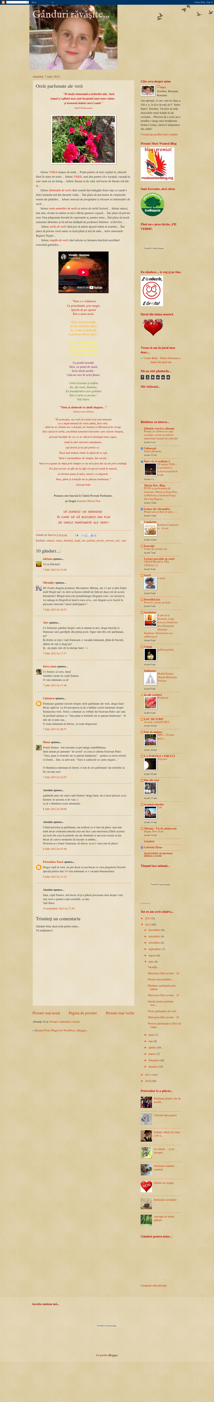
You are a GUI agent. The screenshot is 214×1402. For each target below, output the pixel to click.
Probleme (163, 697)
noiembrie (155, 936)
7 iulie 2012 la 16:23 (55, 609)
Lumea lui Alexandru (157, 509)
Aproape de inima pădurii (164, 1218)
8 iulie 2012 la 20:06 (55, 809)
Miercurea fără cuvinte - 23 (163, 995)
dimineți (68, 540)
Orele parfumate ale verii (162, 1011)
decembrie (155, 930)
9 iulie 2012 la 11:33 (55, 876)
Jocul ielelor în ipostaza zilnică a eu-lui (158, 854)
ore (83, 540)
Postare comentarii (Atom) (65, 1021)
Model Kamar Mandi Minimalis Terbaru (167, 677)
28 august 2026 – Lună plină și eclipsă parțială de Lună (168, 469)
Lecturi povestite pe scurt (159, 559)
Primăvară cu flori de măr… (159, 512)
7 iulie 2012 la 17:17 (55, 653)
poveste (110, 540)
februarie (154, 1060)
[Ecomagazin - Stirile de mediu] (152, 215)
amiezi (50, 540)
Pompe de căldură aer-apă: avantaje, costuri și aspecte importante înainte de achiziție (161, 434)
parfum (91, 540)
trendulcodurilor (154, 804)
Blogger (112, 1355)
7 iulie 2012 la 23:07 (55, 777)
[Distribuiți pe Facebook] (92, 535)
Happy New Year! (154, 831)
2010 (148, 1081)
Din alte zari (151, 780)
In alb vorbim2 (153, 695)
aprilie (153, 1047)
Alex (45, 622)
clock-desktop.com (145, 903)
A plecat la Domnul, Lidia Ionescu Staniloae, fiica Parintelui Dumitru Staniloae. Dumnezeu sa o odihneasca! (161, 625)
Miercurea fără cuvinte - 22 (163, 1017)
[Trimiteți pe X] (89, 535)
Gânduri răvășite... (71, 14)
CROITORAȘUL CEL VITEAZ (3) (157, 563)
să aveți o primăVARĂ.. (157, 722)
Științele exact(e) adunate (159, 428)
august (153, 955)
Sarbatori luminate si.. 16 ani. (168, 526)
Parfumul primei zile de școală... (167, 1100)
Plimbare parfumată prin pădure (162, 987)
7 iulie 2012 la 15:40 (55, 569)
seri (117, 540)
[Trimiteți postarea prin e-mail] (76, 535)
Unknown (49, 698)
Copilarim (150, 522)
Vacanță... (153, 967)
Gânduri (149, 841)
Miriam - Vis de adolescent (160, 828)
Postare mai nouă (46, 1012)
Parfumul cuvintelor (165, 1200)
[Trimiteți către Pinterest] (95, 535)
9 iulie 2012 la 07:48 (55, 849)
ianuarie (153, 1066)
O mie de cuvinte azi (155, 549)
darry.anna (49, 666)
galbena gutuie (166, 649)
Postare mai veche (120, 1012)
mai (151, 1041)
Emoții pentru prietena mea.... (160, 1003)
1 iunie (161, 578)
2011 (148, 1074)
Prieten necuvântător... (160, 979)
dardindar (150, 612)
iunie (152, 1035)
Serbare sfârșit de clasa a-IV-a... (167, 1133)
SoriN (147, 575)
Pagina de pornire (83, 1012)
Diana (46, 742)
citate (59, 540)
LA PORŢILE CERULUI (159, 756)
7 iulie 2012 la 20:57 (55, 729)
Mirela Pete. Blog (154, 485)
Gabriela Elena (153, 847)
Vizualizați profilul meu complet (159, 134)
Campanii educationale (154, 1285)
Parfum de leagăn (164, 1183)
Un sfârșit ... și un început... (164, 1150)
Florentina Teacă (53, 862)
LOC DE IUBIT (154, 719)
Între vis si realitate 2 (157, 461)
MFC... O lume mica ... (166, 736)
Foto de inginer (153, 732)
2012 (148, 924)
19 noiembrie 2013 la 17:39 (58, 908)
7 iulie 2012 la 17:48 (55, 685)
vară (123, 540)
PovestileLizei (152, 599)
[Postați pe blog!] (86, 535)
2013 (148, 918)
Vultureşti (150, 448)
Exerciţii (149, 546)
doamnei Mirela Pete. (89, 501)
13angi (148, 646)
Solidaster (150, 670)
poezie (100, 540)
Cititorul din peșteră (165, 1115)
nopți (77, 540)
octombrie (155, 942)
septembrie (155, 949)
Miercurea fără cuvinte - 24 (163, 973)
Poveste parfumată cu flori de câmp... (164, 1025)
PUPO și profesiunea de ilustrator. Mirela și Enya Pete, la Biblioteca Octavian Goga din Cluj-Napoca (160, 493)
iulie (151, 961)
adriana (47, 559)
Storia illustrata (152, 451)
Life (160, 807)
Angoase (162, 759)
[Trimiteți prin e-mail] (83, 535)
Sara (163, 87)
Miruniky (49, 582)
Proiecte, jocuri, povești (157, 602)
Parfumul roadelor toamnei (164, 1167)
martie (153, 1054)
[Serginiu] (152, 305)
